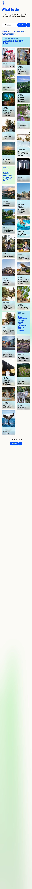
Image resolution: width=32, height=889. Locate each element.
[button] (23, 25)
